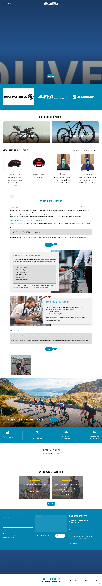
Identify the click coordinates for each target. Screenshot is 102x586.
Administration (86, 580)
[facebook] (94, 4)
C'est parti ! (60, 536)
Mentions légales (74, 580)
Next (100, 97)
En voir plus (51, 504)
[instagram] (97, 4)
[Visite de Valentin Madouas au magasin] (21, 365)
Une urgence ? (73, 543)
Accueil (12, 196)
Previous (1, 97)
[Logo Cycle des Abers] (51, 4)
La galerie (52, 420)
